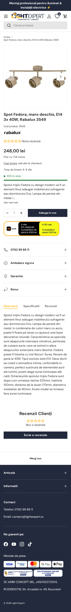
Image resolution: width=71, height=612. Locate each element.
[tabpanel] (35, 354)
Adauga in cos (47, 212)
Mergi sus (35, 458)
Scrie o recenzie (35, 435)
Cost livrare (10, 163)
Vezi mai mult (11, 202)
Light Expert (18, 603)
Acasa (7, 37)
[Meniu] (6, 16)
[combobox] (35, 25)
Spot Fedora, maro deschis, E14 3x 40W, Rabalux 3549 (31, 39)
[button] (65, 16)
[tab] (11, 306)
